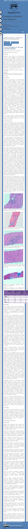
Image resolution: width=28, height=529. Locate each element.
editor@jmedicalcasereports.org (21, 0)
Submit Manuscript (7, 28)
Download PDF (8, 44)
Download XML (15, 42)
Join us (7, 0)
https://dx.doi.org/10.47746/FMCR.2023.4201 (13, 74)
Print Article (7, 42)
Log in (11, 0)
